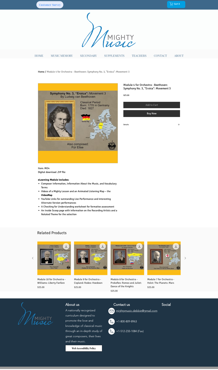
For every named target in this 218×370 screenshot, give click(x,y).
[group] (109, 267)
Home (41, 71)
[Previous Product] (33, 258)
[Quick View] (54, 258)
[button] (176, 3)
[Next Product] (185, 258)
